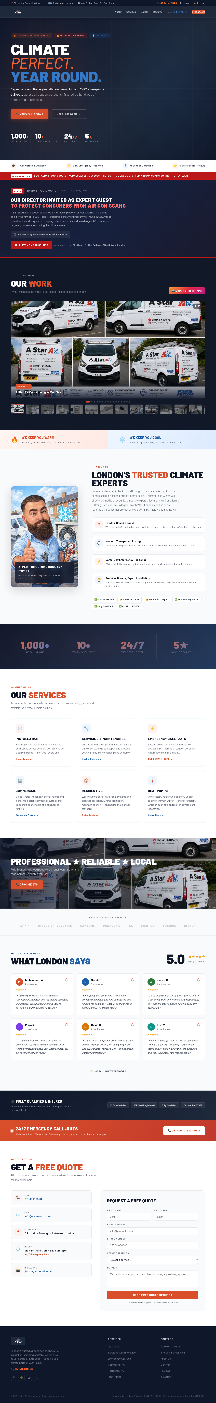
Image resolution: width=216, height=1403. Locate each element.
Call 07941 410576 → (160, 759)
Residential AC (116, 1370)
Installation (113, 1346)
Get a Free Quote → (69, 113)
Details (112, 1268)
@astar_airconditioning (38, 1271)
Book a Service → (92, 759)
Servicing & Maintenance (122, 1352)
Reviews (158, 12)
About (118, 12)
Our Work (166, 1364)
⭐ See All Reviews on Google (108, 1071)
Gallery (145, 12)
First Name (114, 1210)
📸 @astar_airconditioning (187, 290)
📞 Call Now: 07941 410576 (184, 1130)
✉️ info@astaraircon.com (60, 3)
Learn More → (156, 815)
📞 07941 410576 (167, 3)
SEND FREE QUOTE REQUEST (152, 1295)
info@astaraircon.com (38, 1216)
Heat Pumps (114, 1376)
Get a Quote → (24, 759)
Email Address (116, 1224)
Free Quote (198, 12)
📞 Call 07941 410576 (29, 113)
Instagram (185, 3)
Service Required (118, 1253)
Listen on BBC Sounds (33, 245)
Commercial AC (116, 1364)
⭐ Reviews (199, 3)
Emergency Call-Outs (119, 1358)
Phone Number (116, 1239)
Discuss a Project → (27, 815)
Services (131, 12)
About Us (166, 1358)
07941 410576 (33, 1199)
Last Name (161, 1210)
